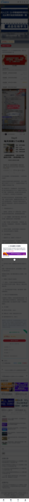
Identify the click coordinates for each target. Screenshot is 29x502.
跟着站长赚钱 (11, 251)
